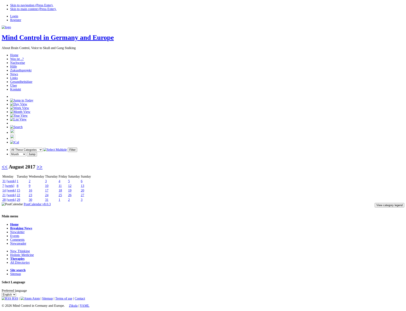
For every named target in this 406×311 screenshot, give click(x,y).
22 (18, 195)
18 (60, 190)
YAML (84, 305)
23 (30, 195)
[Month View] (20, 112)
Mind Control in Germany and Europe (58, 37)
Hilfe (13, 66)
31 (4, 181)
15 (18, 190)
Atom (36, 298)
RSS (14, 298)
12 (69, 186)
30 (30, 199)
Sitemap (15, 274)
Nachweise (17, 62)
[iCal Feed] (14, 142)
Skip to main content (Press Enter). (33, 9)
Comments (17, 239)
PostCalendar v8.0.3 (37, 204)
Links (14, 78)
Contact (80, 298)
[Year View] (19, 115)
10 (46, 186)
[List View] (18, 119)
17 (46, 190)
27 (82, 195)
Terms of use (63, 298)
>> (40, 167)
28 (4, 199)
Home (14, 55)
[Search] (16, 127)
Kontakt (15, 89)
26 (69, 195)
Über (13, 85)
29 (18, 199)
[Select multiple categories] (55, 149)
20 (82, 190)
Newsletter (17, 232)
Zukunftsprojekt (21, 70)
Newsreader (18, 243)
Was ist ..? (17, 59)
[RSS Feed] (12, 138)
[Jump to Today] (21, 100)
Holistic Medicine (22, 255)
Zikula (73, 305)
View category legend (389, 205)
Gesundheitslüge (21, 82)
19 (69, 190)
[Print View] (12, 132)
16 (30, 190)
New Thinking (20, 251)
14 (4, 190)
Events (14, 236)
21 (4, 195)
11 (60, 186)
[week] (11, 181)
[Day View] (18, 104)
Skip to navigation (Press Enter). (31, 5)
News (14, 74)
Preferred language (14, 290)
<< (5, 167)
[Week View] (19, 108)
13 (82, 186)
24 (46, 195)
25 (60, 195)
